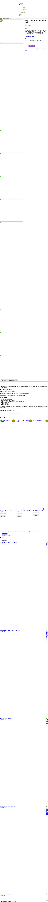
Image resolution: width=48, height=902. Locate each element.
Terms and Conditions (6, 535)
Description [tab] (4, 380)
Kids (24, 8)
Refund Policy (5, 534)
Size (26, 38)
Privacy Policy (5, 533)
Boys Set (7, 18)
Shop (21, 4)
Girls (24, 7)
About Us (22, 10)
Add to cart (31, 45)
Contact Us (22, 12)
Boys (24, 5)
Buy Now (3, 516)
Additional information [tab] (12, 380)
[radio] (26, 40)
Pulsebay (14, 901)
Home (21, 3)
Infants (24, 9)
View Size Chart (29, 36)
